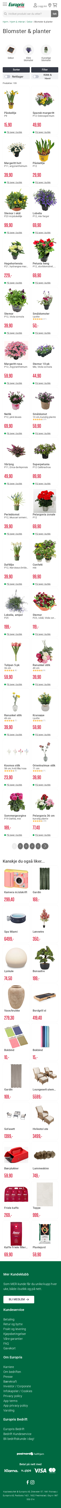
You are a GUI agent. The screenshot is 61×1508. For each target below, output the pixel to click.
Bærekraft (10, 1381)
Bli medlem (17, 1299)
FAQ (6, 1343)
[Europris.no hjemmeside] (16, 5)
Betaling (9, 1319)
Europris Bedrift (13, 1429)
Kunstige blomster (46, 59)
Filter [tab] (45, 69)
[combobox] (30, 13)
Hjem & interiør (17, 21)
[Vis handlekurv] (55, 5)
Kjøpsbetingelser (14, 1334)
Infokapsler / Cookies (17, 1391)
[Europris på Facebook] (28, 1482)
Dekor (30, 21)
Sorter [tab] (16, 69)
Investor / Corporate (17, 1386)
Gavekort (9, 1348)
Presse (8, 1376)
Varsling (9, 1410)
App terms (10, 1401)
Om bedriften (12, 1372)
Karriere (8, 1367)
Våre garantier (13, 1338)
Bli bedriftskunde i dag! (18, 1439)
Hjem (6, 21)
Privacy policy (12, 1396)
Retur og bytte (13, 1324)
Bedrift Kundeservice (17, 1434)
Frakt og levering (14, 1329)
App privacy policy (15, 1405)
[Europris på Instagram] (32, 1482)
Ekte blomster (28, 59)
